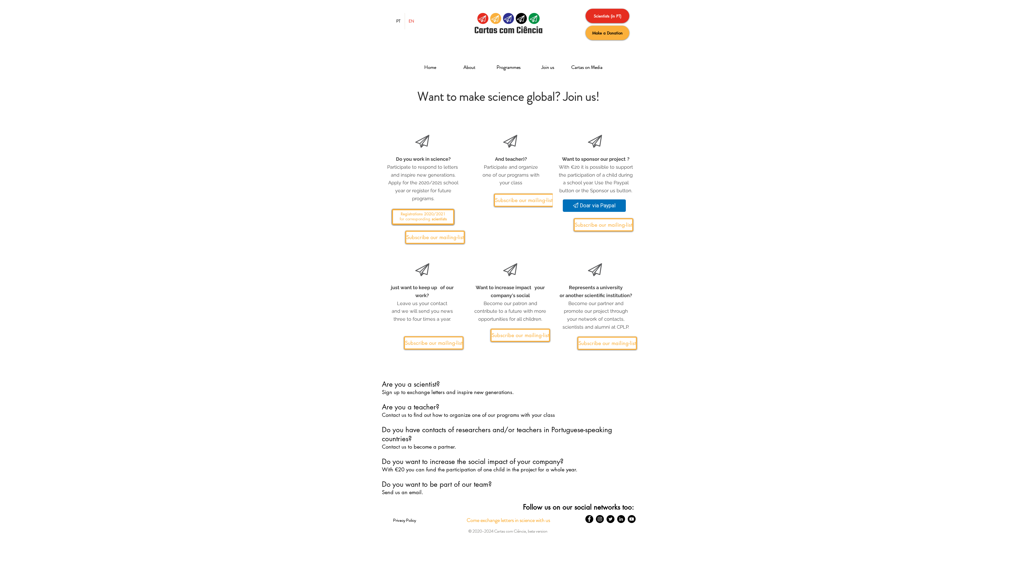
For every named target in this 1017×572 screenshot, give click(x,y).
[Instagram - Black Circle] (600, 519)
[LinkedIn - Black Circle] (621, 519)
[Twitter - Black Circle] (610, 519)
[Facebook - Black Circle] (589, 519)
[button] (423, 217)
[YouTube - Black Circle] (632, 519)
